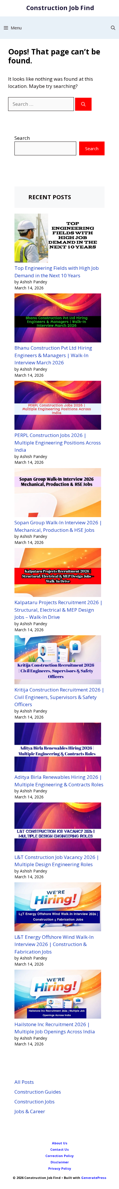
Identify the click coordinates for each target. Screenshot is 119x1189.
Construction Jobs (34, 1101)
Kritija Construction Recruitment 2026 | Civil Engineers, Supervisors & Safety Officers (59, 697)
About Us (59, 1143)
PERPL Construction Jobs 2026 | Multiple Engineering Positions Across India (57, 442)
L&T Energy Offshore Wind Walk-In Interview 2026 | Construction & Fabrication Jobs (54, 944)
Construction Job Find (60, 8)
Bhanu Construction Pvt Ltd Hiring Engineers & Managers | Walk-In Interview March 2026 (53, 355)
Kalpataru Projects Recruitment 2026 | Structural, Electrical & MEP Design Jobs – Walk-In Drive (58, 609)
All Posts (24, 1082)
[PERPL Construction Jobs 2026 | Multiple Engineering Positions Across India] (57, 406)
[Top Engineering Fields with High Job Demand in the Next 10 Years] (57, 239)
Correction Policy (59, 1156)
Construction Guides (37, 1091)
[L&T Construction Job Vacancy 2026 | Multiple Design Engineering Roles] (57, 827)
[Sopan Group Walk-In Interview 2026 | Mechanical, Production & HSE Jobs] (57, 493)
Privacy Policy (59, 1168)
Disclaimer (60, 1162)
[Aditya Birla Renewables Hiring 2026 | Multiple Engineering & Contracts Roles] (57, 748)
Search (22, 138)
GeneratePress (93, 1177)
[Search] (83, 104)
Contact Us (59, 1149)
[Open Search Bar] (113, 27)
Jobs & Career (29, 1111)
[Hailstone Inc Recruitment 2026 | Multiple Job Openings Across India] (57, 995)
